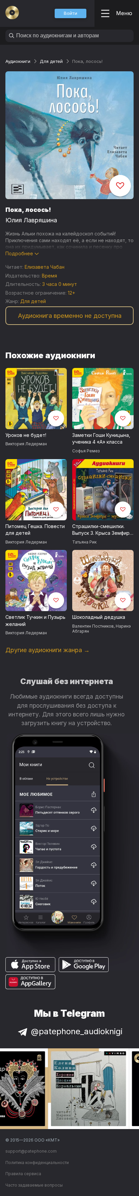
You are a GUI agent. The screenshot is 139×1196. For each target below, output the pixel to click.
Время (49, 275)
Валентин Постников (93, 626)
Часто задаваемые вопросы (34, 1185)
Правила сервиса (23, 1173)
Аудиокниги (17, 61)
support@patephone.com (31, 1151)
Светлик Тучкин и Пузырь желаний (35, 620)
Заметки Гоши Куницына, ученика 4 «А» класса (101, 438)
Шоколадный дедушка (98, 617)
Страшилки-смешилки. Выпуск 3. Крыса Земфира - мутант (102, 530)
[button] (70, 13)
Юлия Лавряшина (31, 220)
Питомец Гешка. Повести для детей (35, 529)
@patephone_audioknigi (76, 1031)
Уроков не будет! (25, 435)
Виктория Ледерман (26, 443)
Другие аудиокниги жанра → (47, 649)
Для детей (51, 61)
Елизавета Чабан (44, 267)
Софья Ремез (86, 450)
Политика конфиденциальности (37, 1162)
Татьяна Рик (84, 542)
